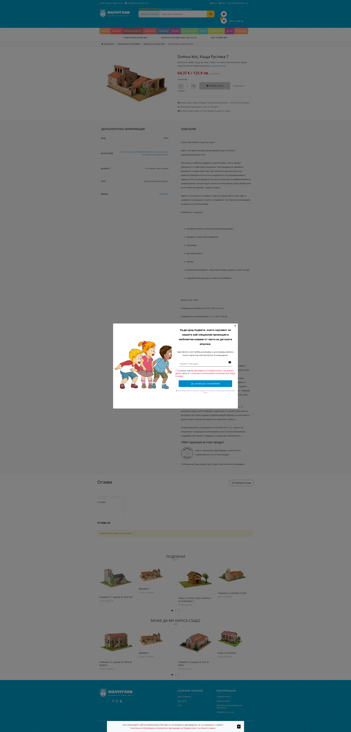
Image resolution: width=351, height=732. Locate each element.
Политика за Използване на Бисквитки (209, 373)
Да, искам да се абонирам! (205, 383)
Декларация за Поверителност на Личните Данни (192, 728)
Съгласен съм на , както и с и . (205, 373)
